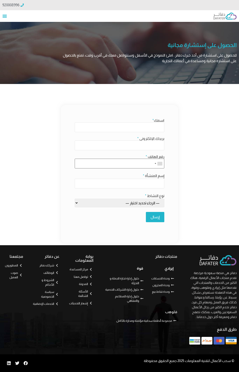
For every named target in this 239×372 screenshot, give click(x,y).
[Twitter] (17, 363)
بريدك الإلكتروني (150, 139)
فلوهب (171, 312)
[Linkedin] (9, 363)
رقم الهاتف (155, 157)
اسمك (158, 120)
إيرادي (169, 268)
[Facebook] (25, 363)
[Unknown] (158, 163)
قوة (140, 268)
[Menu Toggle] (4, 16)
